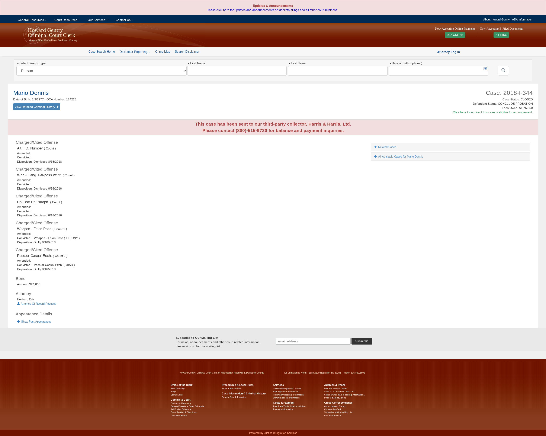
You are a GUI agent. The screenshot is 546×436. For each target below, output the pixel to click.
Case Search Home (102, 51)
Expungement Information (286, 391)
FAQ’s (173, 391)
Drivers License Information (286, 398)
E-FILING (501, 34)
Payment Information (283, 409)
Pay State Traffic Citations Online (289, 406)
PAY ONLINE (455, 34)
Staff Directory (177, 388)
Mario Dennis (31, 93)
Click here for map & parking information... (344, 395)
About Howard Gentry (496, 19)
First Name (197, 63)
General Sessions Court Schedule (187, 406)
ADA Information (522, 19)
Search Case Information (234, 397)
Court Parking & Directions (183, 412)
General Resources (31, 20)
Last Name (298, 63)
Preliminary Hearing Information (288, 395)
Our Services (96, 20)
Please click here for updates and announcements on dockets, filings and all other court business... (273, 10)
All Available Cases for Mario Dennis (400, 156)
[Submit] (503, 70)
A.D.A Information (332, 415)
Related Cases (387, 147)
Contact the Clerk (332, 409)
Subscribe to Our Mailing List (338, 412)
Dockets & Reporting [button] (134, 51)
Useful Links (177, 395)
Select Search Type (32, 63)
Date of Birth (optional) (407, 63)
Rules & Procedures (231, 388)
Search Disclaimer (187, 51)
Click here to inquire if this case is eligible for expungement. (493, 112)
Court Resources (66, 20)
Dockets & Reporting (181, 403)
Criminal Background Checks (287, 388)
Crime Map (162, 51)
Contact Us (123, 20)
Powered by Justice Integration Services (273, 433)
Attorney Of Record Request (38, 303)
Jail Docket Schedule (181, 409)
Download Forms (179, 415)
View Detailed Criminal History (35, 107)
